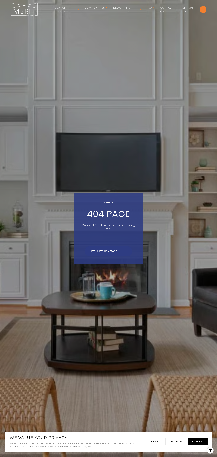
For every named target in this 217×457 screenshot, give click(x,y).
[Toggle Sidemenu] (203, 9)
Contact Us (166, 9)
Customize (176, 441)
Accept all (197, 441)
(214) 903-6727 (188, 9)
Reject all (154, 441)
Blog (117, 7)
